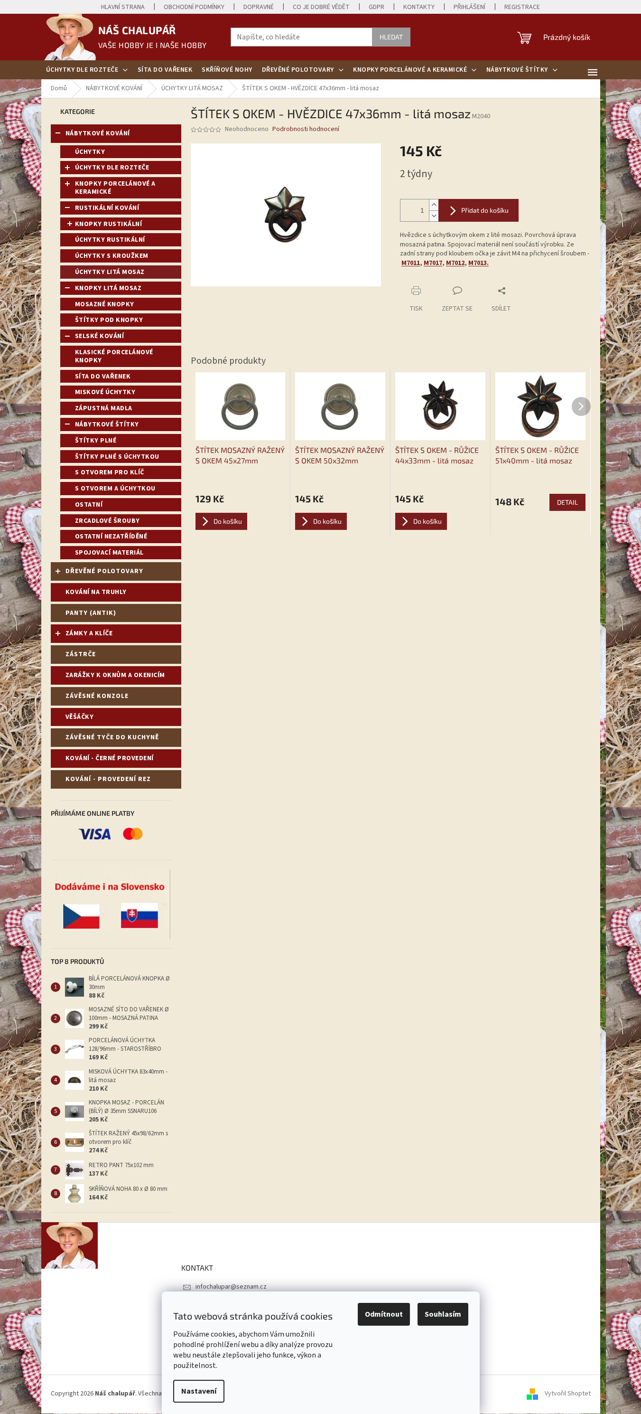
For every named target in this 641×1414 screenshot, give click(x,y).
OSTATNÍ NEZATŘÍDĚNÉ (111, 536)
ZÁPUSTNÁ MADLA (103, 408)
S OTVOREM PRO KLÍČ (109, 472)
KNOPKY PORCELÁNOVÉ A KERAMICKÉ (115, 188)
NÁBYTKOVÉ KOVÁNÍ (97, 133)
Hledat (391, 37)
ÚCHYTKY (90, 152)
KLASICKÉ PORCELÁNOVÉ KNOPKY (114, 356)
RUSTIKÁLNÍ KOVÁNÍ (107, 208)
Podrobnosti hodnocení (305, 129)
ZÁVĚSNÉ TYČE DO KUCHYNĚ (112, 737)
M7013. (478, 263)
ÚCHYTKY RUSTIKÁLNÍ (110, 240)
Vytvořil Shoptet (568, 1394)
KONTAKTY (419, 7)
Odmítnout (384, 1314)
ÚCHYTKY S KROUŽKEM (112, 256)
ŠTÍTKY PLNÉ (96, 440)
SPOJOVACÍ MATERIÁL (109, 552)
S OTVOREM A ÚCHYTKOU (115, 488)
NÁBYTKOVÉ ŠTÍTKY (107, 424)
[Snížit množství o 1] (433, 215)
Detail (567, 502)
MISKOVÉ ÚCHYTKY (105, 392)
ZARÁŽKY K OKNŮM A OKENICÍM (115, 675)
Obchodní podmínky (194, 7)
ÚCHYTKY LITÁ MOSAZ (110, 272)
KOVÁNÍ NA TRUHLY (96, 592)
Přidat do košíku (485, 210)
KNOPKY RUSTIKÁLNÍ (108, 224)
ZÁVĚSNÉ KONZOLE (97, 696)
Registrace (522, 7)
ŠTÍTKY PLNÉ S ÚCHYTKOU (117, 457)
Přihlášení (469, 7)
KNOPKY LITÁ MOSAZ (108, 288)
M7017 (433, 263)
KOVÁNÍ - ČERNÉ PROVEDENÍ (109, 758)
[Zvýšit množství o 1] (433, 204)
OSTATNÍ (89, 504)
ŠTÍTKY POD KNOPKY (109, 320)
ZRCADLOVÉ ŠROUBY (107, 521)
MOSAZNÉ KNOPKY (104, 304)
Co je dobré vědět (321, 7)
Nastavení (198, 1391)
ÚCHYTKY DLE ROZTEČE (112, 167)
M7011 (410, 263)
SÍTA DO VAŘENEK (103, 376)
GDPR (376, 7)
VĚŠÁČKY (79, 717)
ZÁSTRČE (80, 654)
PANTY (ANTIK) (90, 613)
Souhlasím (443, 1314)
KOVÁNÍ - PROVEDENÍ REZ (108, 779)
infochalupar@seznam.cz (231, 1286)
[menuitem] (87, 69)
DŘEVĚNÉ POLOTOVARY (104, 571)
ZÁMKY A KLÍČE (89, 633)
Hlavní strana (123, 7)
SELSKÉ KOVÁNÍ (99, 336)
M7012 (455, 263)
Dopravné (258, 7)
